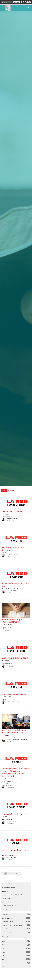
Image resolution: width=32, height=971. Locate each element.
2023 (15, 952)
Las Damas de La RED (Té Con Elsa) (13, 895)
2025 (15, 945)
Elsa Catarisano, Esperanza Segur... (15, 925)
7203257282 (17, 2)
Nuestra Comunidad (8, 887)
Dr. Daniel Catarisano (15, 921)
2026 (15, 941)
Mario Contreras (15, 929)
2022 (15, 956)
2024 (15, 948)
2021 (15, 959)
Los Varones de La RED (9, 898)
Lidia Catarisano (15, 932)
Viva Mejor (5, 891)
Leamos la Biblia (7, 884)
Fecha (4, 490)
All (3, 966)
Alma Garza (15, 914)
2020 (15, 963)
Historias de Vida (7, 902)
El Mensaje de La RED (9, 905)
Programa (11, 490)
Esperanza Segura (15, 918)
